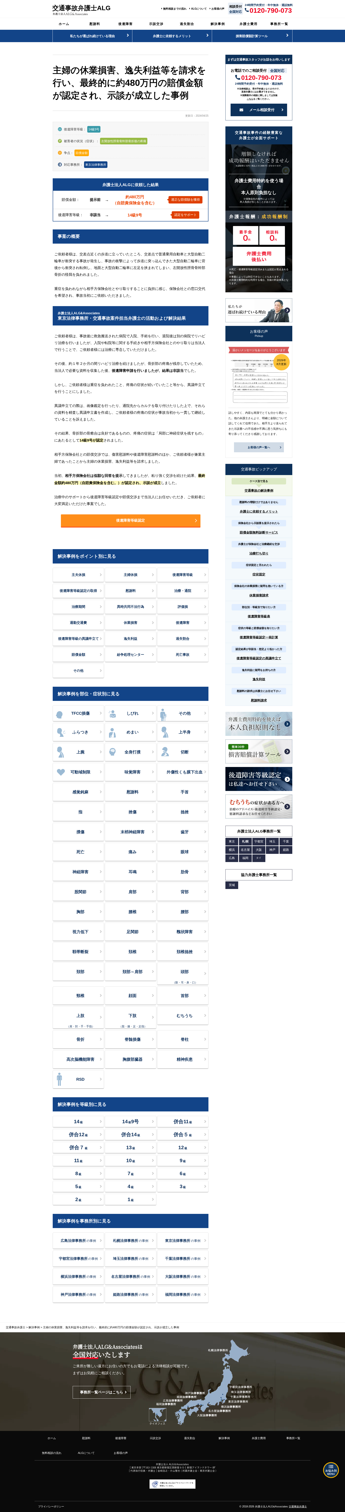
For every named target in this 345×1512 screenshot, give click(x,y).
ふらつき (80, 732)
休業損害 (130, 623)
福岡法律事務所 (182, 1295)
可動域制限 (80, 772)
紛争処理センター (130, 655)
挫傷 (133, 812)
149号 (130, 1121)
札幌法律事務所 (130, 1241)
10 (130, 1160)
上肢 (81, 1020)
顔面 (133, 995)
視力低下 (80, 932)
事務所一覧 (279, 24)
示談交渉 (156, 24)
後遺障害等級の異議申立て (78, 639)
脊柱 (185, 1039)
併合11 (182, 1121)
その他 (78, 671)
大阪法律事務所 (182, 1277)
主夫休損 (78, 575)
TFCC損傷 (80, 713)
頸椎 (80, 995)
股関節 (80, 892)
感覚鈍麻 (80, 792)
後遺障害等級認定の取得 (78, 591)
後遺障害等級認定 (130, 520)
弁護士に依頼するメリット (172, 36)
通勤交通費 (78, 623)
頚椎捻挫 (185, 951)
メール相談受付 (262, 110)
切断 (185, 752)
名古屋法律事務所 (130, 1277)
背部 (185, 892)
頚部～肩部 (133, 971)
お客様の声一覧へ (259, 447)
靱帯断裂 (80, 951)
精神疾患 (185, 1059)
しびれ (133, 713)
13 (130, 1147)
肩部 (133, 892)
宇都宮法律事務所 (78, 1259)
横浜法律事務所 (78, 1277)
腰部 (185, 912)
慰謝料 (94, 24)
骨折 (80, 1039)
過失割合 (187, 24)
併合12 (78, 1134)
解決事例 (218, 24)
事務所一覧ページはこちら (101, 1392)
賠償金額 (78, 655)
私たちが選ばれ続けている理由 (92, 36)
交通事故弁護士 (298, 1506)
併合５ (182, 1134)
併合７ (78, 1147)
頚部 (80, 971)
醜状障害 (185, 932)
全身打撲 (133, 752)
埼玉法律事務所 (130, 1259)
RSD (80, 1079)
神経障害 (80, 872)
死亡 (80, 852)
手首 (185, 792)
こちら (250, 99)
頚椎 (133, 951)
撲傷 (80, 832)
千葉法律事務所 (182, 1259)
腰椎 (133, 912)
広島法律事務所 (78, 1241)
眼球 (185, 852)
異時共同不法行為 (130, 607)
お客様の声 (217, 8)
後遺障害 (125, 24)
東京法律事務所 (95, 164)
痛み (133, 852)
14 (78, 1121)
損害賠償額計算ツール (252, 36)
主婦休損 (130, 575)
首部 (185, 995)
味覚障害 (133, 772)
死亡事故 (182, 655)
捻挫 (185, 812)
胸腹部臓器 (133, 1059)
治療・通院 (182, 591)
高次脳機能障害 (80, 1059)
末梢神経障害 (133, 832)
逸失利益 (130, 639)
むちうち (185, 1015)
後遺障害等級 (182, 575)
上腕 (80, 752)
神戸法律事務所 (78, 1295)
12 (182, 1147)
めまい (133, 732)
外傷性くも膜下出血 (185, 772)
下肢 (133, 1020)
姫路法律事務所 (130, 1295)
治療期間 (78, 607)
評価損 (183, 607)
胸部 (80, 912)
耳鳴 (133, 872)
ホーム (64, 24)
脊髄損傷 (133, 1039)
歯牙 (185, 832)
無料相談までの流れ (174, 8)
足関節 (133, 932)
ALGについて (199, 8)
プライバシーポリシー (51, 1506)
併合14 (130, 1134)
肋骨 (185, 872)
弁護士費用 (249, 24)
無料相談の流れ (51, 1452)
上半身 (185, 732)
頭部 (185, 976)
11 (78, 1160)
